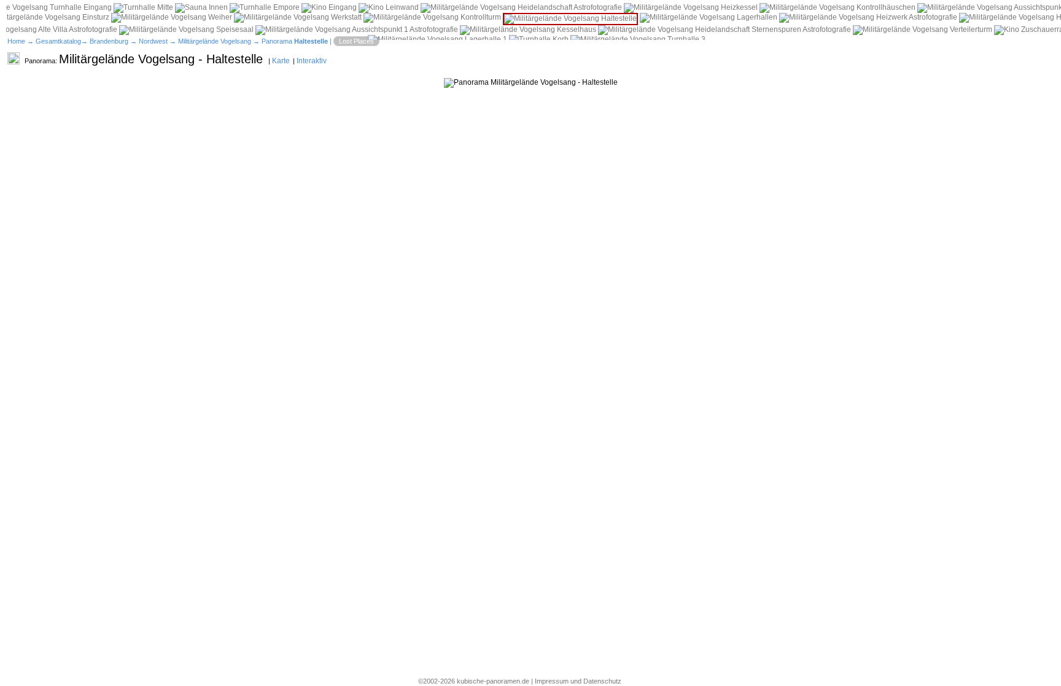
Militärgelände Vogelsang (214, 41)
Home (16, 41)
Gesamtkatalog (58, 41)
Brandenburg (109, 41)
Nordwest (153, 41)
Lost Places (356, 41)
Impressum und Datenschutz (578, 681)
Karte (281, 61)
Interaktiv (312, 61)
